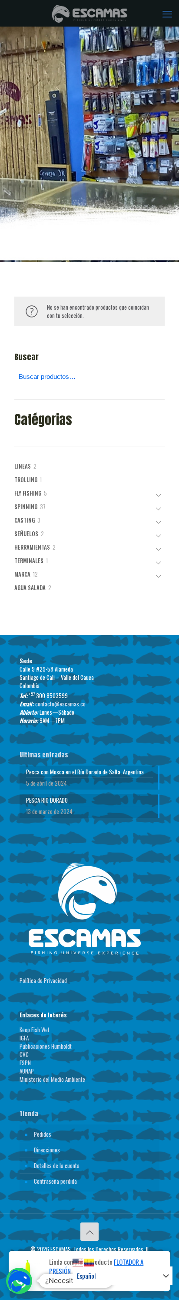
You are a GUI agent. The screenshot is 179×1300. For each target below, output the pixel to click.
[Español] (89, 1261)
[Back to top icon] (89, 1231)
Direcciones (47, 1149)
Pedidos (42, 1134)
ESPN (25, 1062)
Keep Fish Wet (35, 1029)
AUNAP (27, 1071)
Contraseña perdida (55, 1181)
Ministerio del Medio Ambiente (52, 1079)
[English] (78, 1261)
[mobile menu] (167, 13)
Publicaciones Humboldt (46, 1046)
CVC (24, 1054)
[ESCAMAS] (89, 13)
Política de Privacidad (43, 980)
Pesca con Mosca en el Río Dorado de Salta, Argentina (85, 772)
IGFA (24, 1037)
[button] (19, 1281)
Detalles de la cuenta (57, 1165)
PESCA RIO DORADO (47, 800)
